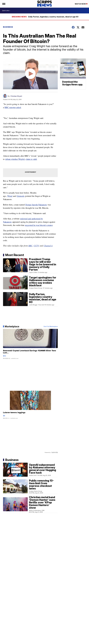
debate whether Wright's (15, 159)
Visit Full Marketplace (51, 326)
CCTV (36, 245)
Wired (9, 196)
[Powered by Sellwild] (54, 452)
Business (8, 27)
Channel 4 (48, 245)
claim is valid (31, 159)
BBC (30, 245)
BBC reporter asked (13, 107)
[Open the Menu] (4, 4)
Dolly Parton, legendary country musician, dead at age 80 (53, 17)
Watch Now (80, 4)
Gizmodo (21, 196)
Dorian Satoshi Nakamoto (36, 204)
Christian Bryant (16, 96)
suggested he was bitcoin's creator (39, 225)
